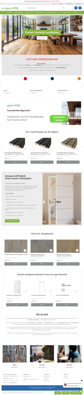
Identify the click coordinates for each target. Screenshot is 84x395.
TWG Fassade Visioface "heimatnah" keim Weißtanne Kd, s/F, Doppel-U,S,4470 (66, 153)
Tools (54, 3)
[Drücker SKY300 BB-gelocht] (67, 287)
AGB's (24, 381)
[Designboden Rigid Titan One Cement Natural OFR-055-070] (42, 246)
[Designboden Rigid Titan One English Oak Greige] (15, 246)
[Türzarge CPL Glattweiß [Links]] (42, 287)
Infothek (60, 3)
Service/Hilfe (68, 3)
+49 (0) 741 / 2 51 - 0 (8, 378)
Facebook (66, 378)
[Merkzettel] (76, 8)
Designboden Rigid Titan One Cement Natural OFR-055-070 (37, 255)
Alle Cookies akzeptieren (76, 392)
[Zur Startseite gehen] (10, 7)
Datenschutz (46, 378)
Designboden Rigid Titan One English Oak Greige (15, 254)
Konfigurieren (65, 392)
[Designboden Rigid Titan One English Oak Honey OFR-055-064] (68, 246)
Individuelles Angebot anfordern (12, 220)
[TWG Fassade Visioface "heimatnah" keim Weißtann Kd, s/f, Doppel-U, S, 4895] (15, 144)
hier (44, 1)
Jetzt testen (41, 38)
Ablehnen (57, 392)
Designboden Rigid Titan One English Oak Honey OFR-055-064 (64, 255)
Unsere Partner (47, 376)
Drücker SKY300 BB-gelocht (62, 295)
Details (15, 162)
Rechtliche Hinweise (27, 376)
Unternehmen (78, 3)
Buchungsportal (47, 381)
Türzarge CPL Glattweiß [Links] (38, 295)
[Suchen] (63, 8)
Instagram (66, 376)
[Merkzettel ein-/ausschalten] (25, 148)
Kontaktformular (13, 382)
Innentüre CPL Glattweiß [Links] (13, 295)
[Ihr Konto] (80, 8)
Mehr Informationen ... (41, 392)
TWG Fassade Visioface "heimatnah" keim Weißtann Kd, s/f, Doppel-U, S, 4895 (14, 153)
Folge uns (66, 374)
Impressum (46, 379)
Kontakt (25, 378)
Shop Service (47, 374)
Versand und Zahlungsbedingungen (30, 379)
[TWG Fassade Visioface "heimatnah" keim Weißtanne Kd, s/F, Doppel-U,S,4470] (68, 144)
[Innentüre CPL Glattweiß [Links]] (17, 287)
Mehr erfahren (14, 367)
